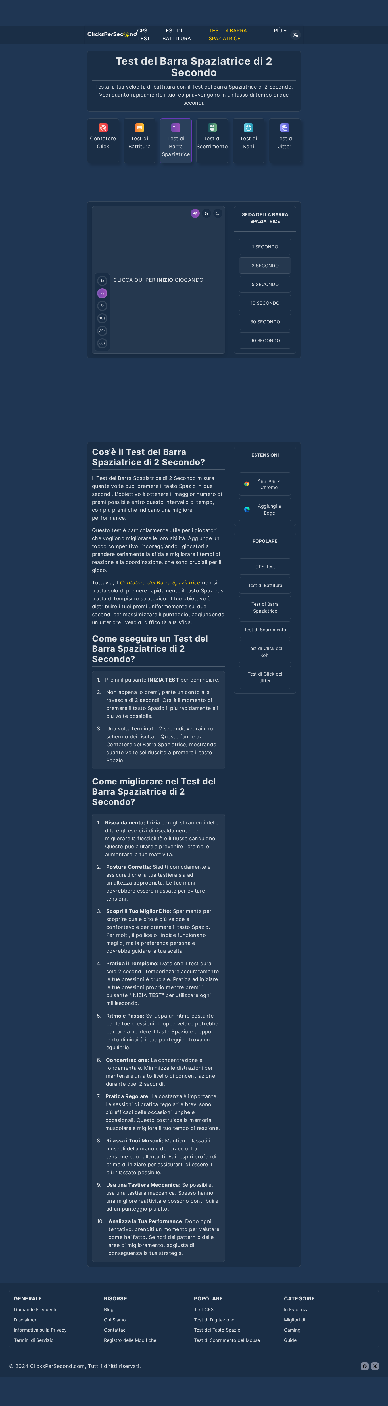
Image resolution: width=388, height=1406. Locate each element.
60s (102, 343)
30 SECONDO (265, 322)
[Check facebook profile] (365, 1366)
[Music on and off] (206, 213)
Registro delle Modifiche (130, 1340)
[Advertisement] (194, 182)
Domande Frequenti (35, 1309)
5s (102, 306)
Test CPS (204, 1309)
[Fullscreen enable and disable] (217, 213)
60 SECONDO (265, 340)
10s (102, 318)
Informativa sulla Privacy (40, 1330)
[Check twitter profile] (375, 1366)
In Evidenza (296, 1309)
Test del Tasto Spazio (217, 1330)
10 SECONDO (265, 303)
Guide (290, 1340)
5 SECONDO (265, 284)
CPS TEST (143, 34)
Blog (109, 1309)
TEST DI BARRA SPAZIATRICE (228, 34)
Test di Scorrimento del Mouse (227, 1340)
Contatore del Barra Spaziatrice (160, 583)
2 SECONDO (265, 265)
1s (102, 281)
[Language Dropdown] (295, 35)
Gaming (292, 1330)
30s (102, 331)
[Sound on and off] (195, 213)
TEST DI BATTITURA (176, 34)
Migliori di (294, 1320)
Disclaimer (25, 1320)
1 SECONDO (265, 247)
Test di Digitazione (214, 1320)
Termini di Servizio (34, 1340)
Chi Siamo (115, 1320)
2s (102, 293)
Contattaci (115, 1330)
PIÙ (278, 31)
